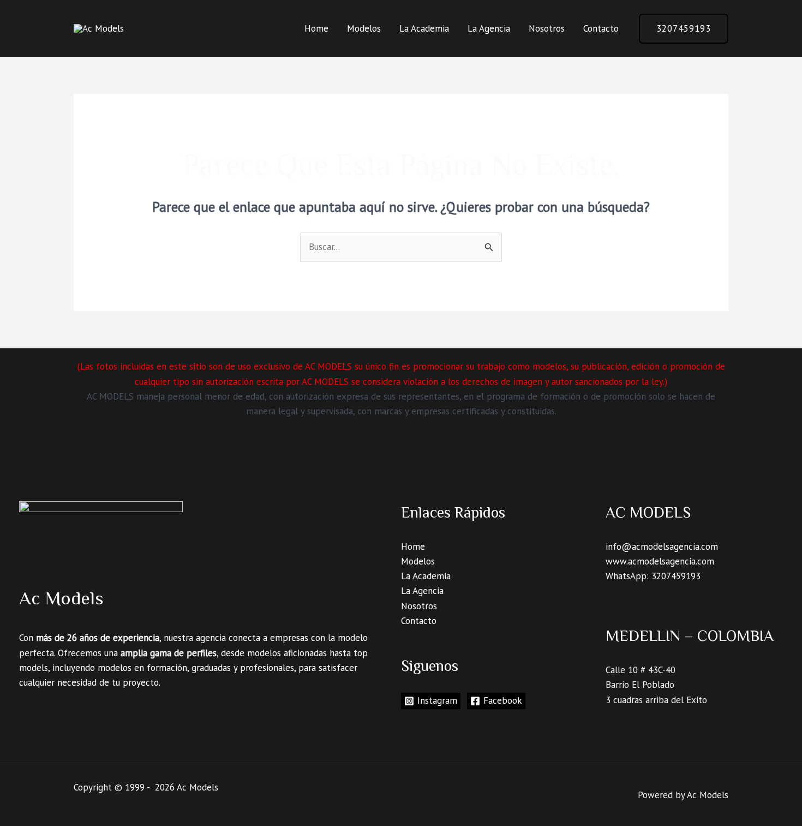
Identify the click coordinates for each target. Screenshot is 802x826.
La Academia (424, 28)
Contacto (601, 28)
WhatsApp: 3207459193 (653, 576)
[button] (683, 29)
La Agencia (489, 28)
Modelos (364, 28)
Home (316, 28)
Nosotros (547, 28)
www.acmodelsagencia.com (660, 561)
